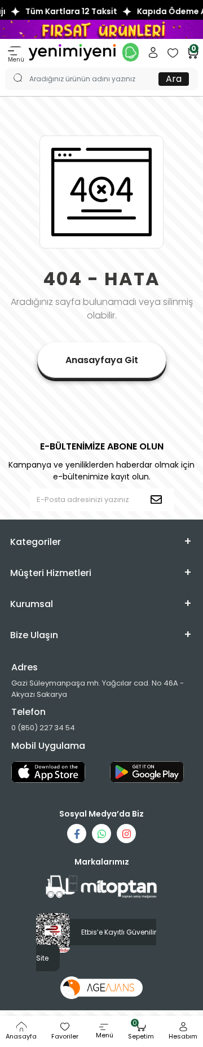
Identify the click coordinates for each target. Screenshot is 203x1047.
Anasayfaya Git (101, 360)
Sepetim (141, 1031)
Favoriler (64, 1036)
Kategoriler (35, 541)
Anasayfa (21, 1036)
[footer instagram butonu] (126, 833)
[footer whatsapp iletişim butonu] (101, 833)
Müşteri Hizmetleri (50, 572)
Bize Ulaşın (34, 635)
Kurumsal (31, 603)
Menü (16, 59)
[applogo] (52, 772)
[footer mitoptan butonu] (101, 887)
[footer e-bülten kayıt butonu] (158, 499)
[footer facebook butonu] (76, 833)
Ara (174, 78)
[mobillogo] (72, 51)
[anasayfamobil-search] (12, 68)
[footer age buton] (101, 987)
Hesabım (183, 1036)
